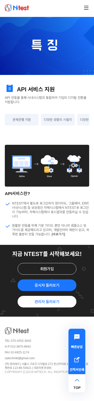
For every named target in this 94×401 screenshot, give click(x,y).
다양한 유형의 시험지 (58, 119)
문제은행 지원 (22, 119)
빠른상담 (77, 346)
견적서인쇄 (77, 369)
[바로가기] (58, 234)
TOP (77, 387)
